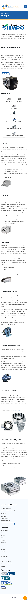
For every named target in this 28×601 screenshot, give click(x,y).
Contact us (5, 73)
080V (23, 472)
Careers (3, 551)
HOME (2, 13)
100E (8, 474)
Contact (3, 549)
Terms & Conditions (6, 561)
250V (21, 474)
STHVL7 (14, 410)
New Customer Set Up (6, 563)
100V (5, 474)
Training (3, 537)
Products (3, 533)
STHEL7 (18, 410)
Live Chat (25, 598)
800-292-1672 (5, 518)
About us (3, 540)
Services (3, 535)
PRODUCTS (7, 13)
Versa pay (3, 566)
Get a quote (4, 554)
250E (24, 474)
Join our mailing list (7, 524)
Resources (3, 542)
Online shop (6, 530)
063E (20, 472)
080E (2, 474)
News (2, 545)
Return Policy (4, 559)
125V (10, 474)
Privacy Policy (4, 556)
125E (13, 474)
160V (16, 474)
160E (18, 474)
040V (14, 472)
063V (17, 472)
